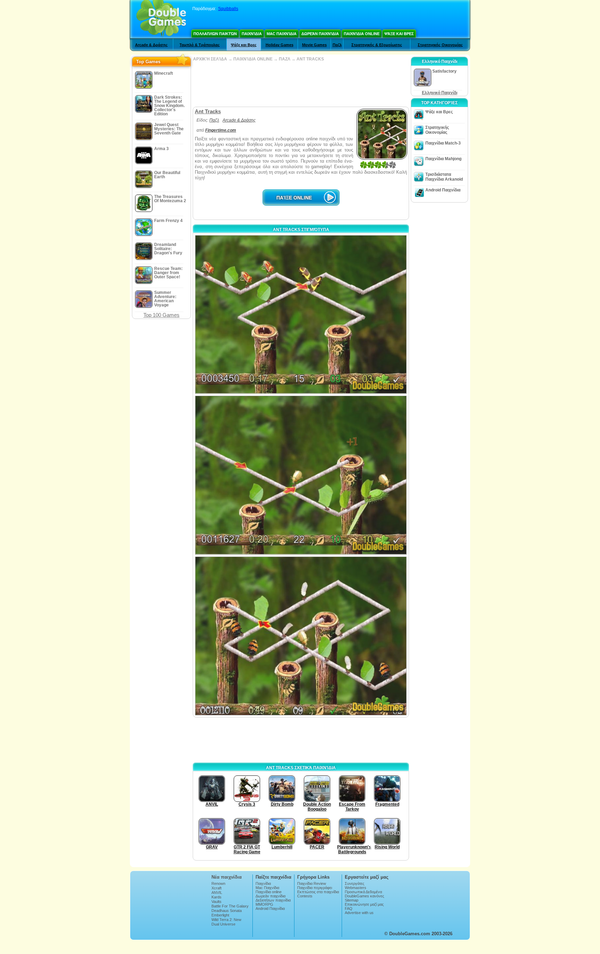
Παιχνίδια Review (311, 883)
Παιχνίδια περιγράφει (314, 888)
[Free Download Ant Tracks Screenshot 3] (301, 636)
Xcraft (216, 888)
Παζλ (337, 45)
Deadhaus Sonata (226, 910)
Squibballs (228, 8)
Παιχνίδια (252, 34)
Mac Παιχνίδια (282, 34)
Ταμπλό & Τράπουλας (200, 45)
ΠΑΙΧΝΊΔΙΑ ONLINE (253, 59)
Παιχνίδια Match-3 (443, 143)
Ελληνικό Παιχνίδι (439, 92)
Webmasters (355, 888)
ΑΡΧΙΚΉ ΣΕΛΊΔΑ (210, 59)
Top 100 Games (161, 315)
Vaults (216, 901)
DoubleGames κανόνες (364, 896)
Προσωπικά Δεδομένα (363, 892)
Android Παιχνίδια (442, 190)
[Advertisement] (300, 84)
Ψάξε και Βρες (399, 34)
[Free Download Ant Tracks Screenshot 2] (301, 475)
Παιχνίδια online (362, 34)
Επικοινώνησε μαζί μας (364, 904)
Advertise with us (359, 913)
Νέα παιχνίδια (226, 877)
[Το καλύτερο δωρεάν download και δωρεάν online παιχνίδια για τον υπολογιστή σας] (161, 19)
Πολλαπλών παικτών (215, 34)
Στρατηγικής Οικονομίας (440, 45)
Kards (216, 897)
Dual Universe (223, 924)
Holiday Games (279, 45)
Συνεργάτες (354, 883)
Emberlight (220, 915)
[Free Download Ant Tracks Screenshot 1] (301, 314)
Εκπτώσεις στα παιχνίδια (318, 892)
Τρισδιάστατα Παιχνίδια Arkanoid (444, 177)
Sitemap (351, 900)
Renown (218, 883)
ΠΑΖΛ (284, 59)
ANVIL (216, 892)
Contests (304, 896)
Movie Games (314, 45)
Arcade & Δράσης (151, 45)
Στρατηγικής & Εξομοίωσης (376, 45)
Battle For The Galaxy (230, 906)
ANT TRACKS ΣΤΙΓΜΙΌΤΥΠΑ (301, 229)
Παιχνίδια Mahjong (443, 158)
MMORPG (264, 904)
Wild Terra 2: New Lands (226, 922)
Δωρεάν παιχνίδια (320, 34)
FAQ (348, 908)
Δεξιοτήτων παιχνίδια (273, 900)
